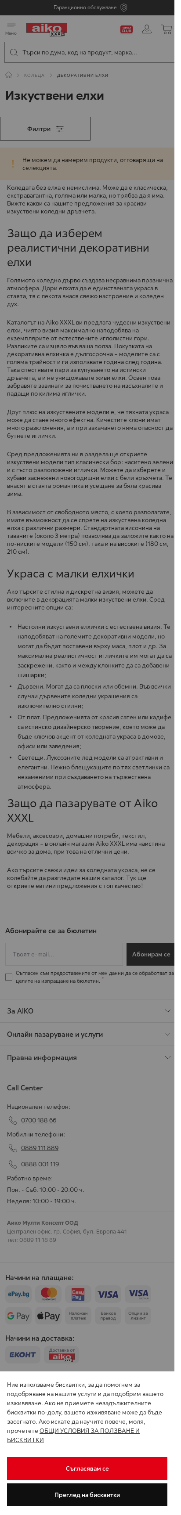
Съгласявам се (87, 1468)
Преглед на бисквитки (87, 1495)
